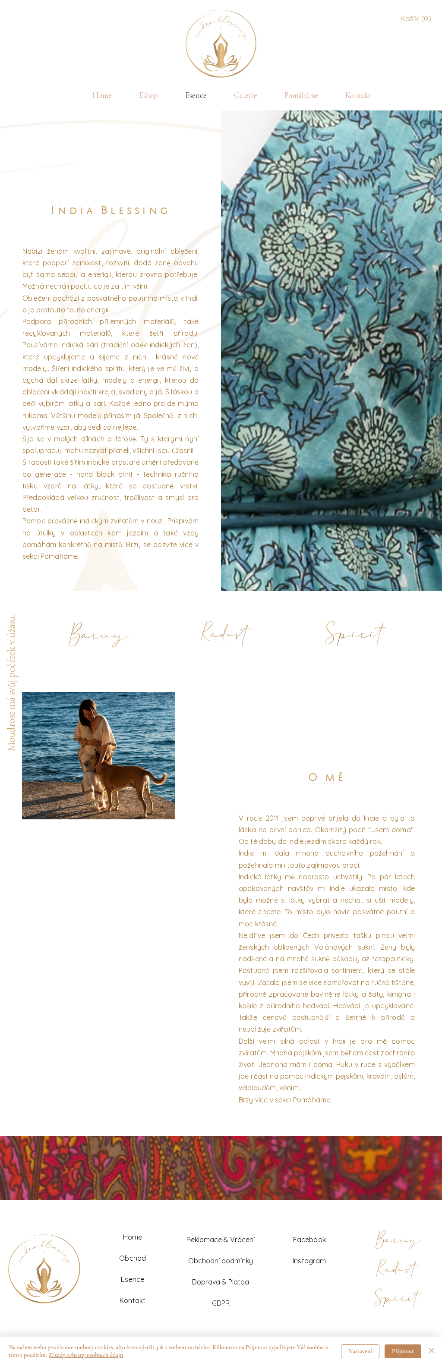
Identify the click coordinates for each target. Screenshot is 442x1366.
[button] (415, 18)
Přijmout (403, 1351)
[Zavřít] (431, 1351)
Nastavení (360, 1351)
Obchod (132, 1258)
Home (132, 1237)
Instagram (309, 1260)
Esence (132, 1279)
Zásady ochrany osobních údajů (86, 1355)
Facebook (309, 1239)
